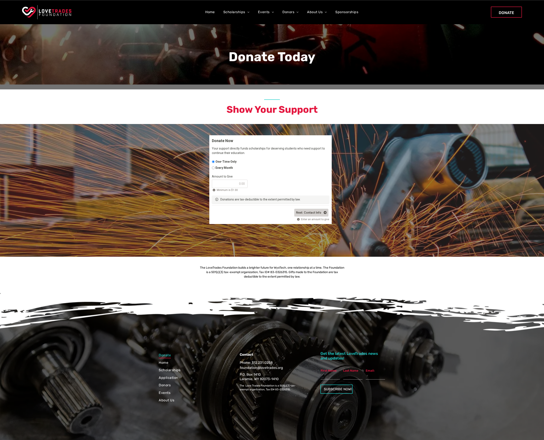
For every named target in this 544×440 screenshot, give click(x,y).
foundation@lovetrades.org (261, 368)
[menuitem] (210, 12)
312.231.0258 (262, 363)
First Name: (329, 370)
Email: (370, 370)
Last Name (350, 370)
